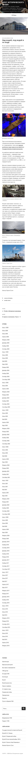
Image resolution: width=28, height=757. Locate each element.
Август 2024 (5, 382)
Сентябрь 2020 (6, 514)
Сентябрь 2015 (6, 627)
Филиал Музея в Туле (7, 745)
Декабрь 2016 (5, 596)
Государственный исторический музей (12, 730)
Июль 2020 (5, 520)
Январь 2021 (5, 502)
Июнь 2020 (5, 523)
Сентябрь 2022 (6, 443)
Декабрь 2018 (5, 550)
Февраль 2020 (5, 535)
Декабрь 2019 (5, 541)
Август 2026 (5, 327)
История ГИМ (5, 673)
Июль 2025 (5, 355)
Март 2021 (5, 495)
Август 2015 (5, 630)
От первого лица (6, 689)
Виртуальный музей (7, 664)
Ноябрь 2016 (5, 599)
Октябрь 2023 (5, 404)
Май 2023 (4, 419)
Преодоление (5, 695)
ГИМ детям (5, 670)
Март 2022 (5, 462)
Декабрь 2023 (5, 398)
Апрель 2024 (5, 388)
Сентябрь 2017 (6, 569)
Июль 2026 (5, 330)
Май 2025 (4, 361)
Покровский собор (7, 692)
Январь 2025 (5, 367)
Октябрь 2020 (5, 511)
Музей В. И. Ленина (7, 733)
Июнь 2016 (5, 612)
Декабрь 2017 (5, 560)
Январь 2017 (5, 593)
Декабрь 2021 (5, 471)
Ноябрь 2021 (5, 474)
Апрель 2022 (5, 459)
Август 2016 (5, 606)
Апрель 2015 (5, 642)
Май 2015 (4, 639)
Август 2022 (5, 447)
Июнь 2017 (5, 578)
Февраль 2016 (5, 618)
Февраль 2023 (5, 428)
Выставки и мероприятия (8, 667)
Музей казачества (7, 683)
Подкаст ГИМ (5, 721)
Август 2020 (5, 517)
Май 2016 (4, 615)
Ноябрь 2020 (5, 508)
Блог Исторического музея (13, 3)
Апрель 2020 (5, 529)
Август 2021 (5, 480)
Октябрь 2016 (5, 602)
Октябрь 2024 (5, 376)
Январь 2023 (5, 431)
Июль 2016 (5, 609)
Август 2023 (5, 410)
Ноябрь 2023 (5, 401)
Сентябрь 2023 (6, 407)
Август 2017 (5, 572)
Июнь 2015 (5, 636)
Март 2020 (5, 532)
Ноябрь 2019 (5, 544)
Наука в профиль (8, 298)
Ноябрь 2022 (5, 437)
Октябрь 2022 (5, 440)
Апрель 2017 (5, 584)
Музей (4, 680)
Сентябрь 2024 (6, 379)
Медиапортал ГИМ (7, 718)
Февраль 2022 (5, 465)
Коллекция (5, 677)
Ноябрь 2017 (5, 563)
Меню (14, 15)
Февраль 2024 (5, 391)
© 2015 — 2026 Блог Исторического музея (12, 753)
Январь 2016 (5, 621)
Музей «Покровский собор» (9, 736)
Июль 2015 (5, 633)
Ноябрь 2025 (5, 346)
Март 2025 (5, 364)
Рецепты (4, 698)
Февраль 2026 (5, 340)
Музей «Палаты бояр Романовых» (11, 742)
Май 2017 (4, 581)
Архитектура (5, 661)
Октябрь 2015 (5, 624)
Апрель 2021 (5, 492)
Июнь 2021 (5, 486)
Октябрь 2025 (5, 349)
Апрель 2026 (5, 336)
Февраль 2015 (5, 645)
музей (5, 300)
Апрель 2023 (5, 422)
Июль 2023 (5, 413)
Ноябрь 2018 (5, 554)
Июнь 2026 (5, 333)
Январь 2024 (5, 395)
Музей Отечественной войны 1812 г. (11, 739)
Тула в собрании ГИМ (7, 701)
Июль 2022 (5, 450)
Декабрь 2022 (5, 434)
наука (9, 300)
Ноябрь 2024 (5, 373)
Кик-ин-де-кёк (11, 60)
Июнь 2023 (5, 416)
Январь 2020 (5, 538)
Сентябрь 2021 (6, 477)
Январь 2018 (5, 557)
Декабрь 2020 (5, 505)
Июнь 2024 (5, 385)
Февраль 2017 (5, 590)
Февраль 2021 (5, 499)
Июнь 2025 (5, 358)
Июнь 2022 (5, 453)
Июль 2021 (5, 483)
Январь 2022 (5, 468)
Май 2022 (4, 456)
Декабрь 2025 (5, 343)
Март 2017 (5, 587)
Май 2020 (4, 526)
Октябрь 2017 (5, 566)
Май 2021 (4, 489)
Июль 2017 (5, 575)
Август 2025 (5, 352)
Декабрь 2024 (5, 370)
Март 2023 (5, 425)
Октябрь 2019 (5, 547)
